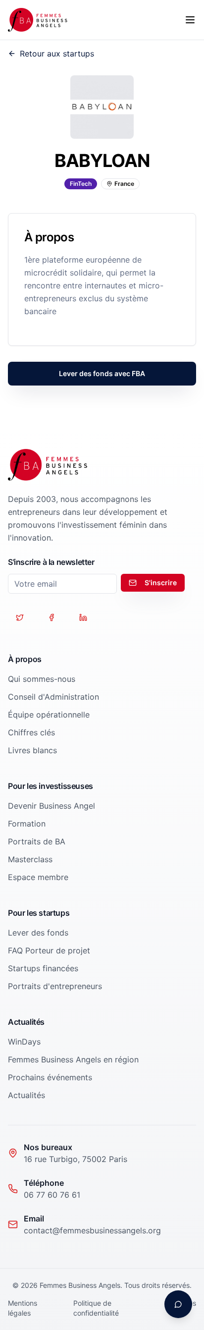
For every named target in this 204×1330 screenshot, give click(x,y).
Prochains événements (50, 1077)
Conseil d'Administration (53, 697)
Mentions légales (22, 1308)
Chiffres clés (31, 732)
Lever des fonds (38, 933)
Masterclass (30, 859)
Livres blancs (32, 750)
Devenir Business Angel (51, 806)
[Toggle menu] (190, 20)
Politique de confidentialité (96, 1308)
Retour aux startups (57, 53)
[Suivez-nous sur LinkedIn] (83, 617)
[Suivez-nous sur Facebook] (51, 617)
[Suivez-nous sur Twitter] (20, 617)
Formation (27, 824)
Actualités (26, 1095)
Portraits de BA (36, 841)
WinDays (24, 1042)
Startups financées (43, 968)
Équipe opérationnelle (49, 715)
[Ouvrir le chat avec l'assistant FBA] (178, 1304)
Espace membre (38, 877)
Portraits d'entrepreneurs (55, 986)
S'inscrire (161, 582)
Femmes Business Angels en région (73, 1059)
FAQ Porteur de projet (49, 950)
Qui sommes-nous (41, 679)
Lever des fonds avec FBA (102, 373)
